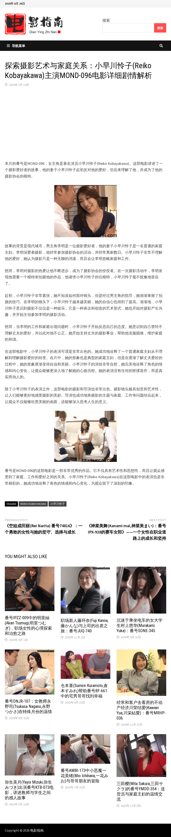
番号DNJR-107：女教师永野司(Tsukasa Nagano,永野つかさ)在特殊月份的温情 (28, 706)
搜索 (106, 20)
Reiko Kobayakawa (33, 504)
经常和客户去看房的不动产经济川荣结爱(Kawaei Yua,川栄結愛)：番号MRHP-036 (141, 710)
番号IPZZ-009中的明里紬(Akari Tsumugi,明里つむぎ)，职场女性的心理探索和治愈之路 (28, 625)
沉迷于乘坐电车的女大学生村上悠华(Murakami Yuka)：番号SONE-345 (139, 625)
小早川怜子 (57, 504)
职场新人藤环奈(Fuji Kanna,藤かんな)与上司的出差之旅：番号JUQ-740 (84, 625)
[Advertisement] (85, 124)
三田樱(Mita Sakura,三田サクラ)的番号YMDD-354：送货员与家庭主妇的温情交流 (141, 791)
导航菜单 (18, 46)
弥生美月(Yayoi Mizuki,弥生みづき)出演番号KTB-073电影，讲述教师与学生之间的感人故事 (29, 790)
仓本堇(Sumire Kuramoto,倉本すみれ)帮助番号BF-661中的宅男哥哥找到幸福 (84, 690)
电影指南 (37, 830)
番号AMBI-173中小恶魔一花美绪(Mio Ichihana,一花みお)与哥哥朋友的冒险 (84, 775)
